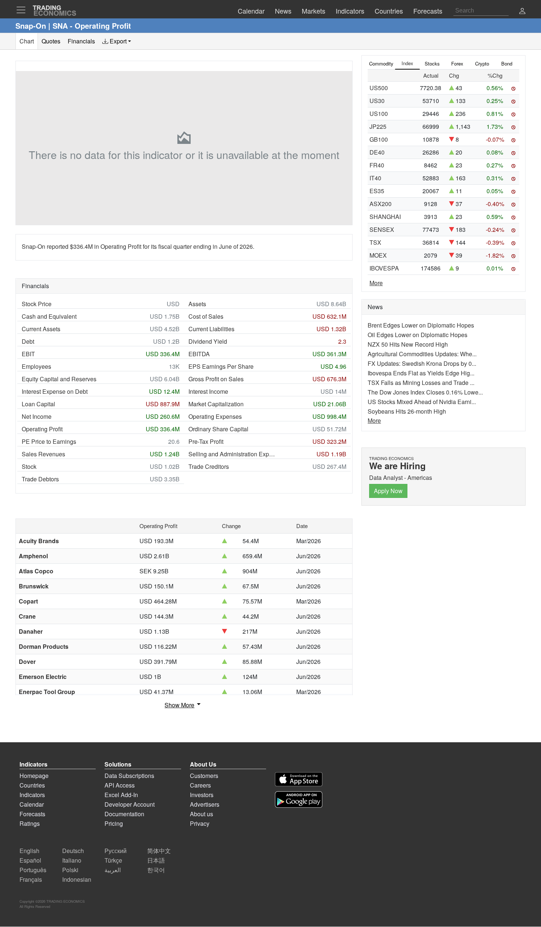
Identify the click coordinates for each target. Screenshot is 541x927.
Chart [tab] (27, 41)
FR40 (376, 165)
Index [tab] (407, 63)
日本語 (156, 860)
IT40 (375, 178)
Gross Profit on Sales (216, 379)
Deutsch (73, 850)
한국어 (156, 870)
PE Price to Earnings (49, 441)
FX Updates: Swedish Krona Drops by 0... (422, 363)
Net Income (37, 416)
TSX (375, 242)
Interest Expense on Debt (55, 391)
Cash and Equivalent (49, 316)
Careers (200, 785)
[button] (522, 11)
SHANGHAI (385, 216)
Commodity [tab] (381, 63)
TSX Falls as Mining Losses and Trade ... (421, 382)
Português (33, 870)
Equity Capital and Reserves (59, 379)
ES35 (376, 191)
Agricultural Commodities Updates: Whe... (422, 354)
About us (201, 814)
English (29, 850)
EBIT (28, 354)
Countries (32, 785)
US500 (378, 88)
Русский (116, 850)
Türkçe (113, 860)
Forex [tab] (457, 63)
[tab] (117, 41)
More (376, 283)
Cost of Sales (205, 316)
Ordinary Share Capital (218, 429)
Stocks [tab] (432, 63)
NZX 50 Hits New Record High (408, 344)
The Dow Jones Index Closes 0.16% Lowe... (425, 392)
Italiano (71, 860)
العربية (113, 870)
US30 (377, 100)
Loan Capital (38, 404)
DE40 (377, 152)
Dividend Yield (207, 341)
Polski (70, 870)
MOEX (378, 255)
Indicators (32, 794)
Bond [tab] (506, 63)
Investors (201, 794)
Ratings (30, 823)
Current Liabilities (211, 329)
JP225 (377, 126)
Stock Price (37, 304)
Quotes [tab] (51, 41)
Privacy (199, 823)
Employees (36, 366)
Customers (204, 775)
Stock (29, 466)
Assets (197, 304)
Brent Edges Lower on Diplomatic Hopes (421, 325)
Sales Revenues (43, 454)
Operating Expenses (215, 416)
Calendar (32, 804)
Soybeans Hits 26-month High (407, 411)
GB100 (378, 139)
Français (31, 879)
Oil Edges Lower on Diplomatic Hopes (417, 334)
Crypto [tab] (482, 63)
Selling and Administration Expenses (232, 454)
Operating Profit (42, 429)
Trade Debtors (40, 479)
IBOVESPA (384, 268)
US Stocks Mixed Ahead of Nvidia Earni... (422, 401)
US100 (378, 113)
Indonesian (76, 879)
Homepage (34, 775)
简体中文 (159, 850)
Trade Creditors (208, 466)
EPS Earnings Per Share (221, 366)
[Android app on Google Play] (298, 799)
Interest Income (208, 391)
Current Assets (41, 329)
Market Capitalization (216, 404)
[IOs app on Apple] (298, 779)
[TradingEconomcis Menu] (23, 10)
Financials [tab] (81, 41)
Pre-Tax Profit (205, 441)
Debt (28, 341)
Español (30, 860)
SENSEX (381, 229)
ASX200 (380, 203)
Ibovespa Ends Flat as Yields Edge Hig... (421, 373)
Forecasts (32, 814)
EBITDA (199, 354)
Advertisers (204, 804)
